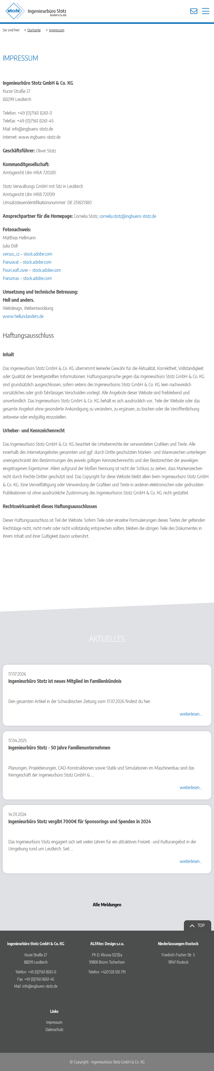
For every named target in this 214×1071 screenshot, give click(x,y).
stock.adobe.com (38, 254)
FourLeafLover (15, 270)
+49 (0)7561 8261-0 (42, 971)
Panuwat (11, 262)
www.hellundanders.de (23, 316)
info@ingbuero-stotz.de (39, 986)
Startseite (34, 30)
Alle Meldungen (107, 904)
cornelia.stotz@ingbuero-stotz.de (127, 216)
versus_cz (11, 254)
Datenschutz (54, 1029)
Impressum (56, 30)
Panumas (11, 278)
